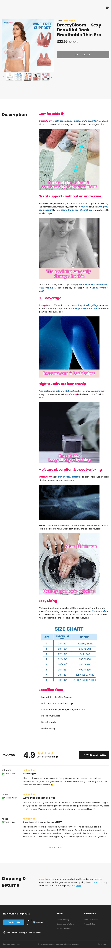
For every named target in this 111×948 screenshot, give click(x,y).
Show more (55, 847)
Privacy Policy (89, 924)
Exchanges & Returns (66, 924)
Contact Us (14, 922)
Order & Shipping (64, 928)
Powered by (11, 944)
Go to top (102, 944)
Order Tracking (63, 919)
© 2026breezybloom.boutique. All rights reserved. (58, 944)
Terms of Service (91, 919)
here (95, 882)
